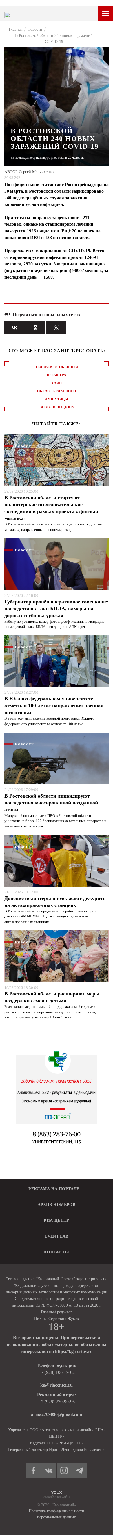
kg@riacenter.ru (56, 1385)
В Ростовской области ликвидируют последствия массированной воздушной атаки (51, 803)
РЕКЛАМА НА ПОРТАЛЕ (53, 1189)
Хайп (56, 383)
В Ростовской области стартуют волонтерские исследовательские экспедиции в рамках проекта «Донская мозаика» (51, 508)
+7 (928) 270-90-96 (57, 1401)
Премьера (56, 375)
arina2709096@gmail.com (56, 1414)
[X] (56, 327)
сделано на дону (56, 407)
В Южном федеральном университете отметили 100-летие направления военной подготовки (53, 705)
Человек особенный (56, 367)
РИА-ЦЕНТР (56, 1220)
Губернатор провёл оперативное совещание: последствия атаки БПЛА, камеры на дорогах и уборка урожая (56, 608)
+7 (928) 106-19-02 (57, 1372)
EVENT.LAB (56, 1236)
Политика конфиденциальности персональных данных (56, 1514)
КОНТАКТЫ (56, 1252)
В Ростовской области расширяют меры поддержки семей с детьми (51, 997)
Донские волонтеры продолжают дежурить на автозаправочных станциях (55, 901)
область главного (56, 391)
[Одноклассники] (35, 327)
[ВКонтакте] (14, 327)
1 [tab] (56, 424)
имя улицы (56, 399)
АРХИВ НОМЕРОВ (56, 1205)
